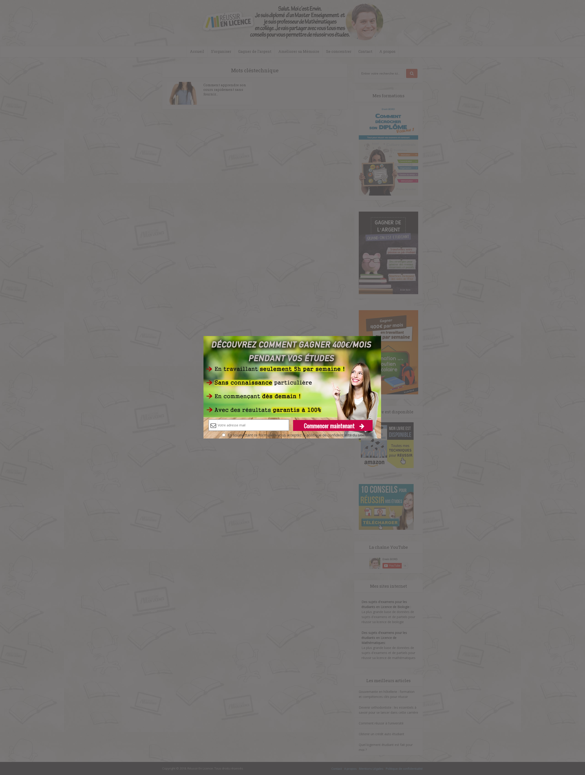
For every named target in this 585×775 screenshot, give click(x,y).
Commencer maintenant (330, 425)
